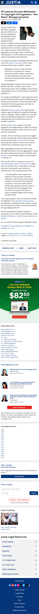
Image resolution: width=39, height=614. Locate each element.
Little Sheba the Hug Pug (8, 527)
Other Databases (9, 569)
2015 (2, 438)
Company (19, 597)
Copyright (10, 233)
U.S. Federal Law (8, 560)
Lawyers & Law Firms (7, 345)
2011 (2, 446)
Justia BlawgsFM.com (7, 333)
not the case (5, 155)
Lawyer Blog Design (7, 349)
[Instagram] (18, 585)
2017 (2, 434)
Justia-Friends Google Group (9, 357)
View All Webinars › (19, 407)
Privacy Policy (19, 607)
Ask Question (19, 476)
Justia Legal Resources (8, 329)
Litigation (30, 233)
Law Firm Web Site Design (9, 347)
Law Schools (7, 555)
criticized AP (21, 140)
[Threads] (21, 585)
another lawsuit (12, 125)
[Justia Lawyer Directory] (29, 585)
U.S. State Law (8, 565)
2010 (2, 448)
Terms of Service (19, 603)
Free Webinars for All (9, 365)
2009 (2, 450)
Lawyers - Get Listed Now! (19, 500)
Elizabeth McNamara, (8, 216)
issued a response (15, 110)
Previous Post (8, 248)
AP (7, 235)
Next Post (32, 248)
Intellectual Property (20, 233)
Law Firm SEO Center (7, 353)
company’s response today (24, 201)
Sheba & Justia (5, 529)
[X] (26, 585)
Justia (22, 581)
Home (21, 248)
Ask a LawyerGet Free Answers (8, 466)
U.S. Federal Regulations (8, 343)
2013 (2, 442)
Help (19, 600)
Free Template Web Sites (8, 355)
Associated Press (14, 235)
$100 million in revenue (13, 63)
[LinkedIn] (10, 585)
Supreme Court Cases (7, 335)
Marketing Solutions (10, 574)
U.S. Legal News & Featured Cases (11, 341)
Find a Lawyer (6, 484)
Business (5, 551)
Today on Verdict (8, 255)
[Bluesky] (24, 585)
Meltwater (30, 235)
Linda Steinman (21, 216)
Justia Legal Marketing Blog (9, 351)
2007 (2, 453)
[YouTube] (13, 585)
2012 (2, 444)
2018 (2, 432)
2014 (2, 440)
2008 (2, 451)
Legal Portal (19, 593)
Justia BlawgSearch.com (8, 331)
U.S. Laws (4, 337)
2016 (2, 436)
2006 (2, 455)
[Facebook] (15, 585)
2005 (2, 457)
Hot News (23, 235)
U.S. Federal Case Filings (8, 339)
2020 (2, 430)
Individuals (6, 546)
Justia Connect (19, 590)
